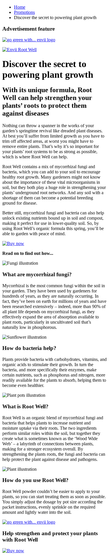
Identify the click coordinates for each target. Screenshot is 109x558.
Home (19, 7)
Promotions (24, 12)
